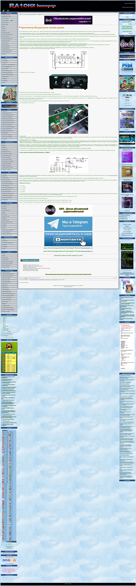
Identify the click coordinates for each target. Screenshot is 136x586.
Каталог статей (68, 10)
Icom (4, 319)
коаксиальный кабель (57, 194)
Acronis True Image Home (127, 233)
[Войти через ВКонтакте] (4, 560)
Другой (4, 327)
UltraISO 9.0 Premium (127, 227)
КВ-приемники (28, 33)
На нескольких (6, 328)
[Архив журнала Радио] (127, 286)
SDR (4, 323)
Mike (4, 552)
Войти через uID (9, 557)
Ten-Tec (4, 322)
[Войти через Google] (12, 560)
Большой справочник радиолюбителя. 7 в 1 (127, 150)
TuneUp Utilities (127, 229)
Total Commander (127, 231)
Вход (80, 10)
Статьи (24, 14)
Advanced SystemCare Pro (127, 235)
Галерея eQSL (127, 145)
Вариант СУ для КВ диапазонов (29, 267)
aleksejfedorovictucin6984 (10, 552)
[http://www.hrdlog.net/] (127, 241)
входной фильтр (42, 279)
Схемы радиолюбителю (31, 14)
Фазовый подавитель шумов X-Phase (30, 269)
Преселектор (48, 279)
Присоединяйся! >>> (87, 248)
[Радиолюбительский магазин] (9, 107)
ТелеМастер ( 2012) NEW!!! (127, 164)
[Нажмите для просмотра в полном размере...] (68, 69)
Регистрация (75, 10)
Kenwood (4, 317)
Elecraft (4, 321)
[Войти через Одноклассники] (14, 560)
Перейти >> (127, 129)
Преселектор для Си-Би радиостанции (30, 270)
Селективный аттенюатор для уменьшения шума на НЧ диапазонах (36, 268)
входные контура (54, 279)
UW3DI (4, 324)
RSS (134, 7)
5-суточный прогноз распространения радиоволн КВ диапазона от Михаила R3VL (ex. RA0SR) (127, 274)
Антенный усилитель (34, 279)
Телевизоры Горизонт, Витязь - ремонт (127, 195)
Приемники (39, 14)
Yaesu (4, 318)
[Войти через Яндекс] (9, 560)
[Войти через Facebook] (6, 560)
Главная (62, 10)
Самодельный (5, 326)
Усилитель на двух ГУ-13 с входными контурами (33, 266)
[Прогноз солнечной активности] (127, 249)
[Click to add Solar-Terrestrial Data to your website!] (127, 268)
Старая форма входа (9, 563)
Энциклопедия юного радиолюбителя (127, 180)
